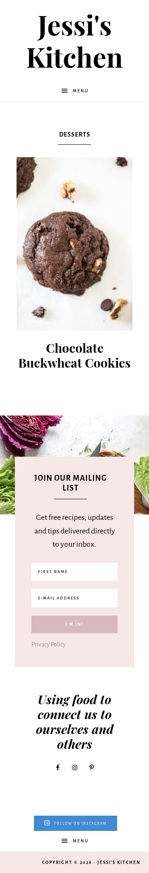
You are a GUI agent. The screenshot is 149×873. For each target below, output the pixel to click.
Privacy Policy (48, 644)
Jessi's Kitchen (74, 40)
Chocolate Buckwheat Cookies (74, 355)
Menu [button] (81, 91)
